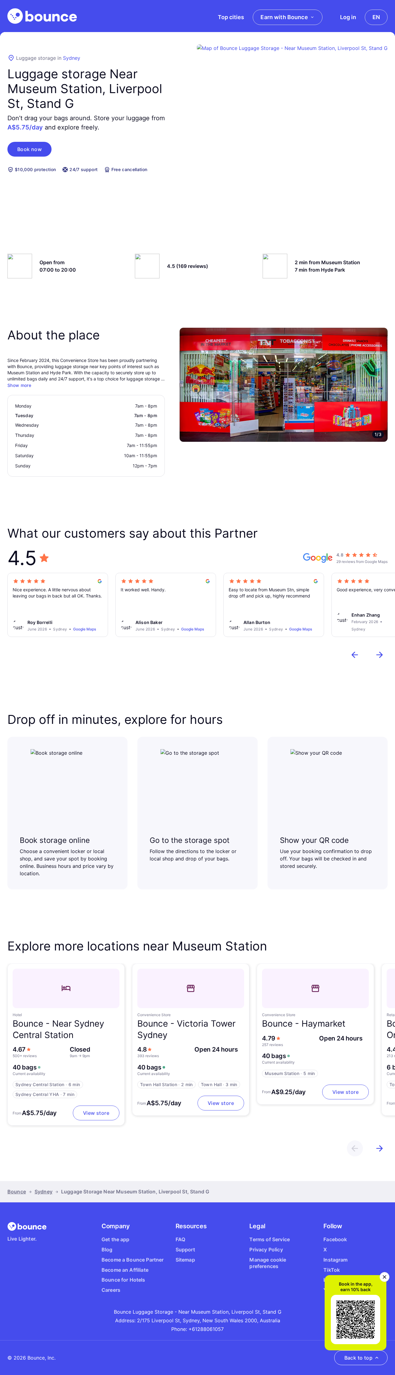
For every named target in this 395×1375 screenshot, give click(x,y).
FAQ (180, 1239)
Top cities (231, 17)
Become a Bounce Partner (133, 1260)
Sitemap (185, 1260)
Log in (348, 17)
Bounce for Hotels (123, 1280)
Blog (107, 1249)
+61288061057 (206, 1329)
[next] (380, 655)
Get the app (116, 1239)
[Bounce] (42, 16)
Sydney (71, 58)
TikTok (331, 1270)
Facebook (335, 1239)
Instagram (335, 1260)
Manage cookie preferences (267, 1263)
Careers (111, 1290)
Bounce (16, 1191)
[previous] (355, 655)
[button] (29, 149)
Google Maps (84, 629)
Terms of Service (269, 1239)
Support (185, 1249)
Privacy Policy (266, 1249)
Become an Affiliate (125, 1270)
